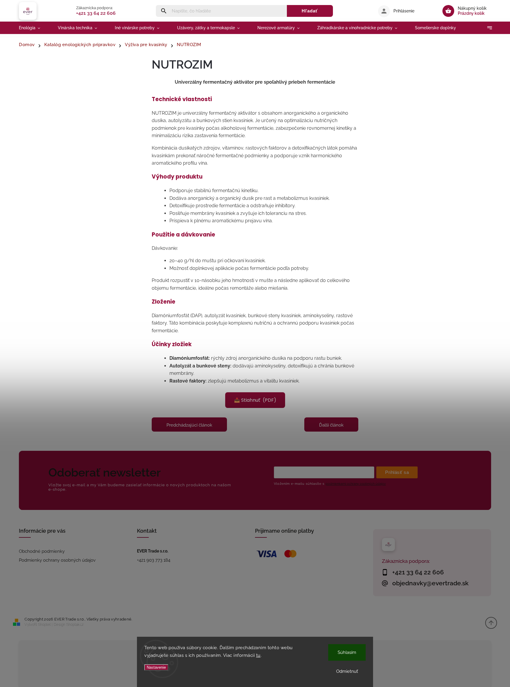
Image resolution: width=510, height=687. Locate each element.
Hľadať (310, 10)
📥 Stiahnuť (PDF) (255, 400)
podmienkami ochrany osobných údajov (356, 484)
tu (258, 655)
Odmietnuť (347, 671)
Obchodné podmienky (42, 551)
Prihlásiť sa (397, 472)
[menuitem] (34, 28)
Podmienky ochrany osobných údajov (57, 560)
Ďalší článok (331, 425)
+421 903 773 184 (153, 560)
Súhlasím (347, 652)
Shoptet (44, 625)
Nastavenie (156, 667)
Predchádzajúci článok (189, 425)
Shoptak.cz (75, 625)
